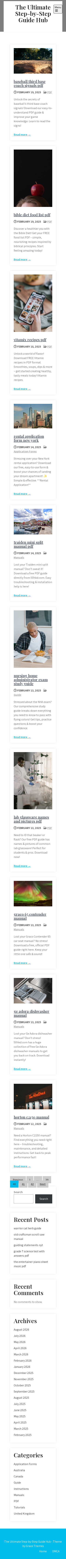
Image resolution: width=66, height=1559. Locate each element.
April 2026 (20, 1348)
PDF (49, 92)
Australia (19, 1470)
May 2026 (19, 1342)
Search (18, 1192)
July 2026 (19, 1336)
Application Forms (25, 451)
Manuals (19, 557)
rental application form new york (29, 438)
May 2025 (19, 1416)
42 (32, 1184)
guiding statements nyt (28, 1245)
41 (23, 1184)
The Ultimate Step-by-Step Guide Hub (33, 13)
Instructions (21, 1489)
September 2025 (24, 1391)
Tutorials (19, 1507)
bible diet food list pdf (32, 214)
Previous (18, 1179)
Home (43, 1551)
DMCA (56, 1551)
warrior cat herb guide (27, 1228)
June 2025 (20, 1410)
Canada (18, 1476)
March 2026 (21, 1354)
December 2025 (23, 1373)
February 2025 (23, 1435)
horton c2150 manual (31, 1117)
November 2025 (24, 1379)
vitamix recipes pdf (30, 339)
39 (46, 1179)
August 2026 (21, 1329)
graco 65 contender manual (30, 916)
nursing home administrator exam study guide (31, 679)
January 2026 (22, 1367)
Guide (17, 695)
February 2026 (23, 1360)
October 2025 (22, 1385)
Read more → (22, 134)
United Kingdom (24, 1513)
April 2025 (20, 1422)
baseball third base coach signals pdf (29, 83)
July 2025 (19, 1404)
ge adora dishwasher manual (31, 1013)
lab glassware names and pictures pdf (31, 819)
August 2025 (21, 1398)
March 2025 (21, 1429)
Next (43, 1184)
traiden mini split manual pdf (28, 544)
